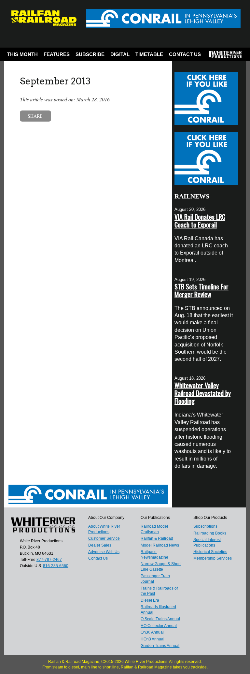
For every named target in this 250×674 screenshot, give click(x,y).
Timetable (149, 54)
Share (35, 116)
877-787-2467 (49, 559)
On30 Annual (152, 632)
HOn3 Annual (152, 639)
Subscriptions (205, 526)
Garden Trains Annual (160, 645)
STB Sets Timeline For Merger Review (201, 290)
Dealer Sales (99, 545)
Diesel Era (150, 600)
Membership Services (212, 558)
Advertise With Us (103, 551)
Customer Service (104, 538)
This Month (22, 54)
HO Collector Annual (159, 625)
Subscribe (90, 54)
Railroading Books (209, 533)
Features (57, 54)
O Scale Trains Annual (160, 619)
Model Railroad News (160, 545)
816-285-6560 (55, 566)
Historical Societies (210, 551)
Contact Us (185, 54)
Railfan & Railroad (157, 538)
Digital (120, 54)
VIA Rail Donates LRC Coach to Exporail (199, 220)
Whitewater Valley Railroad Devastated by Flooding (202, 393)
